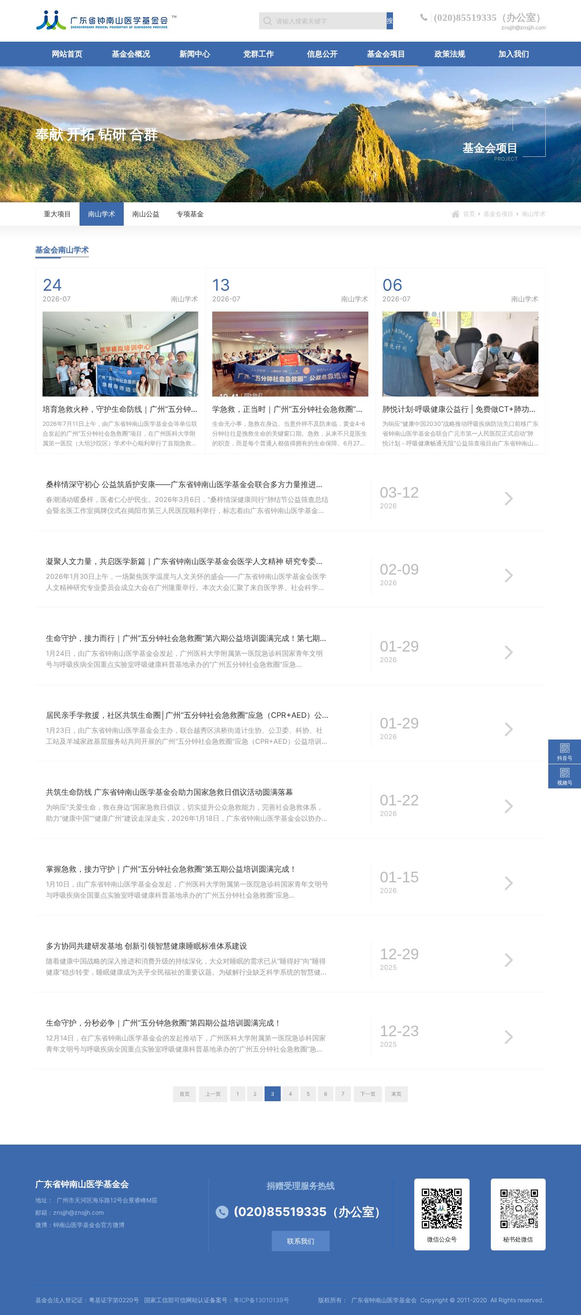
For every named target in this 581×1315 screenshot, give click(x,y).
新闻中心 (194, 53)
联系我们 (300, 1241)
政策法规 (450, 53)
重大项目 (57, 214)
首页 (469, 213)
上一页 (213, 1094)
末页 (396, 1094)
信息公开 (322, 53)
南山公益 (145, 214)
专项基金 (190, 214)
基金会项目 (386, 53)
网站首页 (67, 53)
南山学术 (101, 214)
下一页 (368, 1094)
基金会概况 (131, 53)
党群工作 (258, 53)
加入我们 (513, 53)
